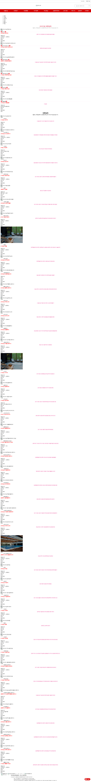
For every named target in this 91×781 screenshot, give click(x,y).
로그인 (82, 1)
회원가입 (88, 1)
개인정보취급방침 (15, 775)
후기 (2, 41)
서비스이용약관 (22, 775)
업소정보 (3, 40)
